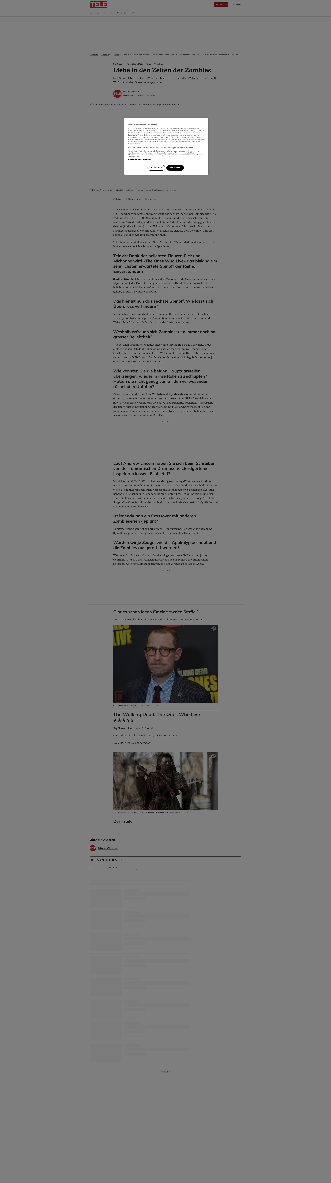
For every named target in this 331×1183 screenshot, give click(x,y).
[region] (166, 146)
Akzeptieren (175, 168)
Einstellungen (156, 168)
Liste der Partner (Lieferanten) (139, 159)
